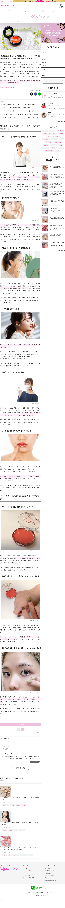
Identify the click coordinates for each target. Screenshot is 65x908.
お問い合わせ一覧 (12, 903)
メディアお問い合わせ (49, 870)
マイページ (25, 873)
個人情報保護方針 (35, 892)
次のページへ (20, 724)
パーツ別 (53, 145)
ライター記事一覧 (35, 762)
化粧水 (60, 145)
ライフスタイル (49, 150)
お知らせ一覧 (47, 868)
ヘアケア (44, 66)
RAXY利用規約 (47, 877)
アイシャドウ (46, 139)
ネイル (43, 69)
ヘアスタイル (48, 142)
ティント (30, 855)
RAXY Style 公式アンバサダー (50, 133)
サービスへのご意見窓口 (49, 875)
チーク (12, 87)
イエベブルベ (22, 830)
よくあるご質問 (47, 873)
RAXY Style (24, 11)
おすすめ (10, 830)
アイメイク (44, 59)
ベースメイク (6, 85)
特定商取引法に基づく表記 (50, 880)
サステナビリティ (22, 903)
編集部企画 (60, 130)
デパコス (53, 148)
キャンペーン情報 (39, 11)
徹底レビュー (5, 805)
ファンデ (12, 805)
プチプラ (46, 145)
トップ (8, 11)
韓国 (10, 855)
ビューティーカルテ (27, 875)
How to (2, 87)
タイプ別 (58, 150)
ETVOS (24, 805)
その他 (43, 76)
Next (38, 732)
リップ (16, 830)
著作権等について (44, 892)
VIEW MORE (61, 121)
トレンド (54, 139)
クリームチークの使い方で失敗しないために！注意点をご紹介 (20, 114)
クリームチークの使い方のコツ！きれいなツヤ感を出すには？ (20, 111)
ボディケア (44, 62)
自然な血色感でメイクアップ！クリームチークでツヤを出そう (20, 117)
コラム (43, 72)
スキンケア (45, 52)
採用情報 (51, 892)
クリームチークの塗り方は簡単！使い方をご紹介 (16, 108)
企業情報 (28, 892)
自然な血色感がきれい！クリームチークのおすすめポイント (19, 105)
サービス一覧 (3, 903)
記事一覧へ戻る (20, 768)
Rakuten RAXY (7, 6)
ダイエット (45, 148)
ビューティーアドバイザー (29, 877)
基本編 (7, 87)
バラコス (18, 805)
